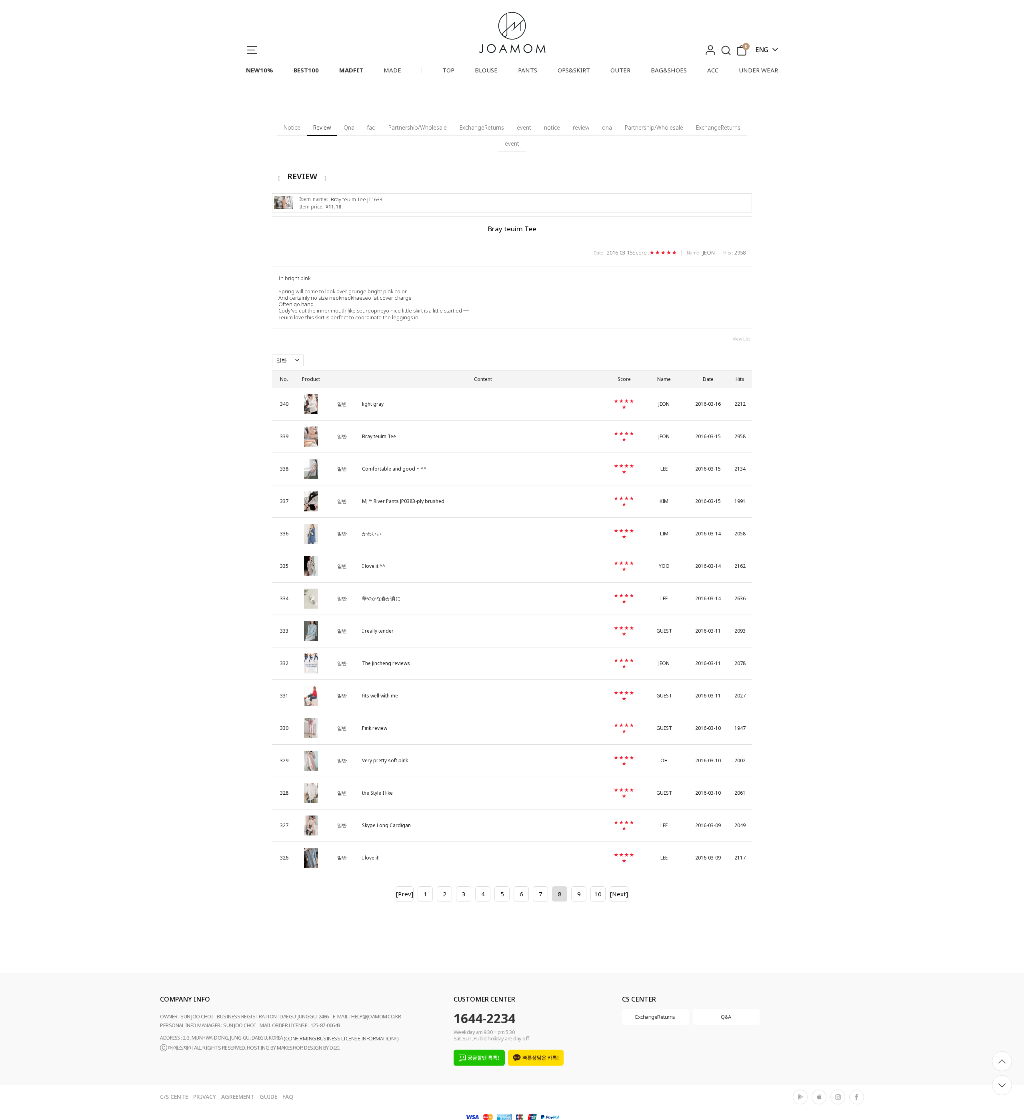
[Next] (619, 894)
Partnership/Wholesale (417, 127)
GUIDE (268, 1096)
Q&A (726, 1016)
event (524, 127)
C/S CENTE (174, 1096)
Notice (292, 127)
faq (371, 127)
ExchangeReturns (482, 127)
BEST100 (306, 70)
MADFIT (351, 70)
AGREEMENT (237, 1096)
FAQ (287, 1096)
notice (552, 127)
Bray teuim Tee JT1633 (356, 199)
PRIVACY (204, 1096)
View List (741, 339)
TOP (448, 70)
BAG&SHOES (669, 70)
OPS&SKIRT (574, 70)
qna (607, 127)
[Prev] (404, 894)
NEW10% (259, 70)
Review (322, 127)
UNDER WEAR (758, 70)
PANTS (527, 70)
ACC (712, 70)
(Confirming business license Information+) (340, 1038)
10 (598, 894)
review (581, 127)
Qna (349, 127)
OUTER (620, 70)
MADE (392, 70)
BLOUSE (486, 70)
